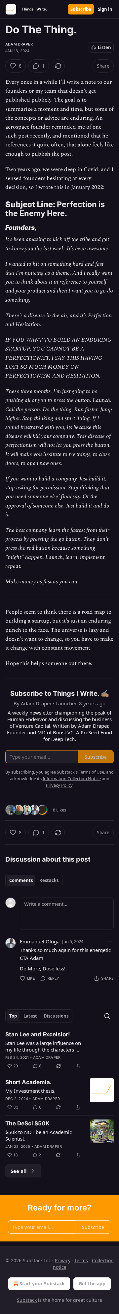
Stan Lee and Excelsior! (37, 1034)
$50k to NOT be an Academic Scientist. (38, 1135)
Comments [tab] (21, 880)
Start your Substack (42, 1283)
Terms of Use (91, 772)
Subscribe (80, 9)
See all (19, 1171)
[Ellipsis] (110, 941)
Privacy (62, 1260)
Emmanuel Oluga (40, 941)
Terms (81, 1260)
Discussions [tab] (56, 1016)
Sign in (105, 9)
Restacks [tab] (49, 880)
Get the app (92, 1283)
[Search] (107, 1016)
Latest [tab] (30, 1016)
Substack (27, 1300)
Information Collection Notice (72, 778)
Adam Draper (19, 44)
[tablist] (33, 880)
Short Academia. (28, 1082)
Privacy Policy (59, 785)
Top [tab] (13, 1016)
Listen (104, 47)
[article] (59, 1050)
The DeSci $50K (27, 1123)
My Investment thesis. (30, 1090)
